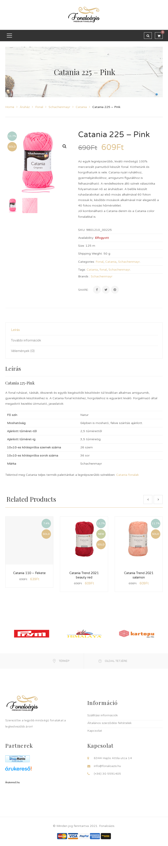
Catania (81, 107)
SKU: (81, 230)
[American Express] (95, 836)
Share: (83, 290)
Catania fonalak (127, 475)
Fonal (39, 107)
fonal (103, 269)
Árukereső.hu (12, 782)
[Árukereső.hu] (43, 770)
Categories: (86, 262)
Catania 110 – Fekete (29, 573)
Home (9, 107)
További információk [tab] (26, 340)
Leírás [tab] (15, 330)
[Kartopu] (136, 633)
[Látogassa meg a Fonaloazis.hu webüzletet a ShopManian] (17, 759)
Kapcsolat (94, 731)
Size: (81, 246)
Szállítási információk (102, 715)
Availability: (86, 238)
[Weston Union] (106, 836)
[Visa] (73, 836)
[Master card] (62, 836)
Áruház (25, 107)
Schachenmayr (59, 107)
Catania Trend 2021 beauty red (84, 575)
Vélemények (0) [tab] (23, 351)
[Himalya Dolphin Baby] (84, 633)
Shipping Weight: (90, 253)
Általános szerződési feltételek (109, 723)
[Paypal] (84, 836)
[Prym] (31, 633)
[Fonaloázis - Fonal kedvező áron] (84, 15)
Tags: (82, 269)
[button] (64, 146)
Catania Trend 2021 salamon (138, 575)
